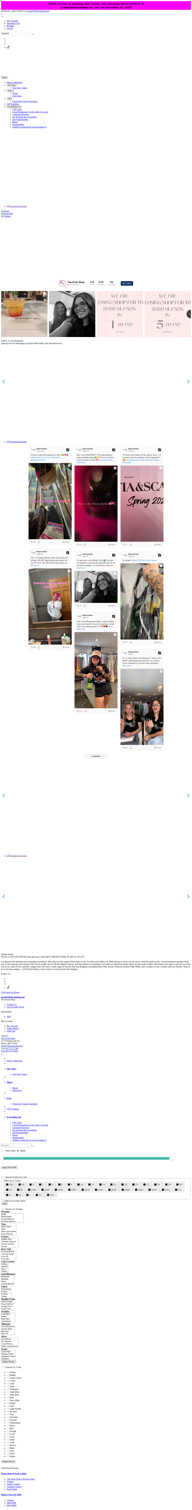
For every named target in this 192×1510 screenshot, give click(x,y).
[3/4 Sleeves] (9, 1341)
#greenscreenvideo (38, 460)
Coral (12, 1434)
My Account (12, 21)
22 (147, 1184)
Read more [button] (81, 462)
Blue (12, 1397)
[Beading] (7, 1279)
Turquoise (14, 1389)
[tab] (99, 1069)
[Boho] (8, 1229)
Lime (12, 1383)
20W (73, 1189)
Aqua (12, 1386)
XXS (167, 1189)
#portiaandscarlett (133, 460)
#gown (154, 560)
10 (81, 1184)
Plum (12, 1425)
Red (11, 1428)
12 (92, 1184)
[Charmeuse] (6, 1289)
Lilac (12, 1406)
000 (11, 1184)
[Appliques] (7, 1277)
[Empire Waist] (8, 1329)
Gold (12, 1442)
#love (110, 626)
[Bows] (7, 1281)
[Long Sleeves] (9, 1344)
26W (113, 1189)
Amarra (10, 1481)
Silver (12, 1453)
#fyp (143, 560)
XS (179, 1189)
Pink (12, 1414)
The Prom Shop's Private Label (20, 1479)
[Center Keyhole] (10, 1244)
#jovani (40, 457)
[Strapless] (8, 1359)
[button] (14, 82)
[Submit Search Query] (33, 1146)
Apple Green (15, 1378)
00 (22, 1184)
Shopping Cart (13, 23)
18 (125, 1184)
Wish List (11, 1031)
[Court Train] (7, 1309)
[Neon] (4, 1269)
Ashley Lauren (13, 1484)
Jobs (9, 1016)
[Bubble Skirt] (10, 1239)
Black (12, 1448)
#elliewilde (55, 457)
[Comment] (38, 542)
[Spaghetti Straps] (8, 1356)
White (12, 1456)
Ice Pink (13, 1411)
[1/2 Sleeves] (9, 1339)
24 (158, 1184)
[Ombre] (4, 1271)
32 (21, 1189)
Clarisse (10, 1500)
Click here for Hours (10, 992)
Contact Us (12, 1004)
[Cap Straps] (8, 1351)
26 (169, 1184)
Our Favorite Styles (15, 1007)
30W (140, 1189)
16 (114, 1184)
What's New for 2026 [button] (11, 1494)
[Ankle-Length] (7, 1302)
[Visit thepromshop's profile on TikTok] (33, 450)
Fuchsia (13, 1420)
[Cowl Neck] (8, 1314)
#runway (47, 457)
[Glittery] (4, 1264)
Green (12, 1381)
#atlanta (34, 457)
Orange (13, 1431)
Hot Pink (14, 1417)
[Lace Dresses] (8, 1234)
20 (136, 1184)
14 (103, 1184)
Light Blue (14, 1392)
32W (154, 1189)
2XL (52, 1195)
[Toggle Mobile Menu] (2, 1054)
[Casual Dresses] (12, 1219)
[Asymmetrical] (7, 1304)
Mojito (13, 1375)
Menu (4, 77)
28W (127, 1189)
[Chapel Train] (7, 1306)
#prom (148, 560)
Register (10, 26)
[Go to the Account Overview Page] (2, 16)
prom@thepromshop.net (38, 11)
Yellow (13, 1372)
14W (33, 1189)
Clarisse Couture (14, 1486)
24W (100, 1189)
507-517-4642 (11, 1051)
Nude (12, 1439)
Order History (13, 1028)
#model (109, 460)
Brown (13, 1445)
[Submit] (33, 34)
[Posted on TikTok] (67, 450)
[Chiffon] (6, 1291)
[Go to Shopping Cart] (2, 14)
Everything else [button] (14, 1117)
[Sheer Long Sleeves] (9, 1346)
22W (87, 1189)
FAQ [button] (9, 1098)
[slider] (172, 1158)
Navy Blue (14, 1400)
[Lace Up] (8, 1256)
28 (180, 1184)
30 (10, 1189)
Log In (10, 28)
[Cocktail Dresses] (12, 1221)
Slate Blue (14, 1395)
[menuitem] (99, 21)
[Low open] (8, 1259)
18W (60, 1189)
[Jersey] (6, 1296)
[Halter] (8, 1316)
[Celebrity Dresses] (10, 1241)
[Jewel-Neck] (8, 1321)
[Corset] (10, 1246)
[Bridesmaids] (12, 1216)
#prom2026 (136, 560)
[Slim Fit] (8, 1334)
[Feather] (6, 1294)
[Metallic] (4, 1266)
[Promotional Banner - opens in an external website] (17, 442)
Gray (12, 1451)
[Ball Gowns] (8, 1227)
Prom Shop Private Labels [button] (13, 1473)
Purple (12, 1403)
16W (46, 1189)
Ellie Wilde (12, 1505)
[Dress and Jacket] (8, 1231)
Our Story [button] (11, 1069)
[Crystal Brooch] (7, 1284)
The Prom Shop (8, 1038)
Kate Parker (12, 1489)
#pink (142, 460)
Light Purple (15, 1409)
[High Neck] (8, 1319)
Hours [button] (10, 1082)
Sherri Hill (11, 1503)
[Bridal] (12, 1214)
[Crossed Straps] (8, 1254)
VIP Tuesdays (13, 1109)
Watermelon (15, 1423)
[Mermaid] (8, 1331)
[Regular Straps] (8, 1354)
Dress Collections (14, 1061)
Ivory (12, 1437)
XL (40, 1195)
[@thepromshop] (62, 283)
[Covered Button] (8, 1252)
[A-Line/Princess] (8, 1326)
